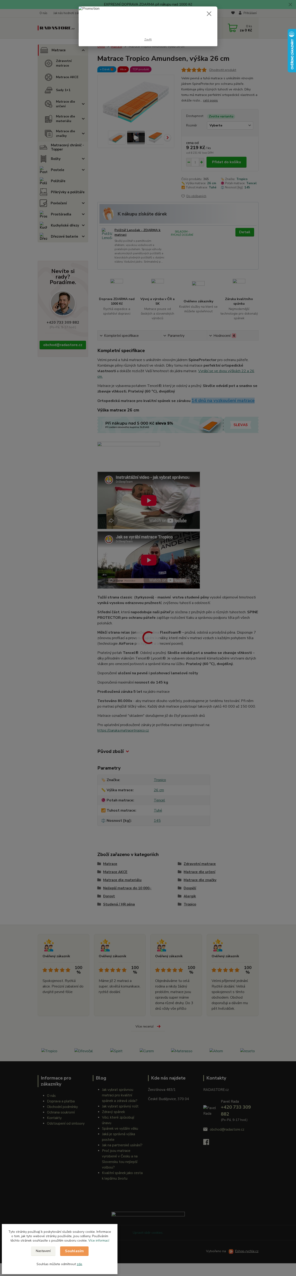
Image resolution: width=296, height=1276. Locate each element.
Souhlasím (74, 1251)
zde (79, 1264)
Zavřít (148, 39)
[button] (98, 1240)
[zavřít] (209, 13)
